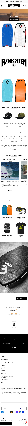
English (4, 408)
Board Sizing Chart (4, 359)
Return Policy (3, 367)
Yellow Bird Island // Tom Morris (10, 160)
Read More (10, 190)
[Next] (27, 2)
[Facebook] (12, 348)
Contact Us (3, 370)
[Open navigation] (4, 6)
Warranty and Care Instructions (7, 362)
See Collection (14, 16)
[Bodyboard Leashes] (21, 210)
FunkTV (2, 363)
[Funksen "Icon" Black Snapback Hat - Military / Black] (20, 116)
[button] (13, 328)
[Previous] (1, 2)
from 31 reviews (13, 310)
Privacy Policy (3, 368)
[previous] (2, 423)
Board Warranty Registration (6, 360)
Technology (3, 365)
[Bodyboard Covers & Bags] (7, 228)
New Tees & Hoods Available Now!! (14, 107)
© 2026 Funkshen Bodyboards (6, 420)
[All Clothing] (21, 228)
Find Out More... (21, 298)
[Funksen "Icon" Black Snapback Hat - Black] (7, 116)
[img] (14, 309)
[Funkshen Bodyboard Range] (7, 210)
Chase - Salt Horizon (5, 379)
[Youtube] (15, 348)
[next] (10, 423)
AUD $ (23, 408)
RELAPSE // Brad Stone (5, 377)
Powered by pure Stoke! (17, 420)
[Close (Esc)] (6, 423)
